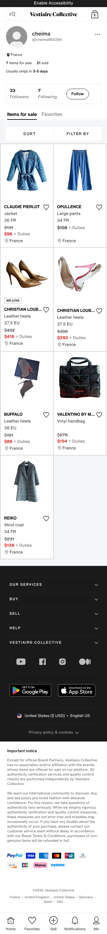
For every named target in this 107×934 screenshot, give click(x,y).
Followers (19, 94)
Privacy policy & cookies (51, 732)
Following (47, 94)
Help (15, 628)
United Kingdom (37, 897)
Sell (15, 613)
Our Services (26, 584)
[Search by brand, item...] (12, 14)
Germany (86, 897)
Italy (60, 901)
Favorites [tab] (52, 114)
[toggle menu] (97, 34)
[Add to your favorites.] (46, 207)
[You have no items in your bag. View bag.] (95, 14)
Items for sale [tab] (22, 114)
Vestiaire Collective (36, 642)
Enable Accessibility (53, 3)
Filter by (78, 134)
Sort (29, 134)
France (15, 897)
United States (64, 897)
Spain (48, 901)
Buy (14, 599)
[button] (95, 14)
